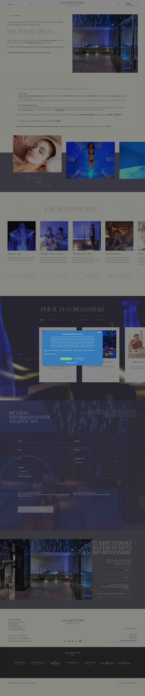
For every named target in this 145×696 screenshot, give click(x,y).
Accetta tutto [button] (66, 358)
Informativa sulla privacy (88, 346)
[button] (72, 363)
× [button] (101, 332)
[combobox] (99, 332)
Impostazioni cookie (77, 346)
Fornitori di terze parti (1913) (78, 341)
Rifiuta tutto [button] (79, 358)
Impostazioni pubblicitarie (86, 345)
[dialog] (72, 348)
